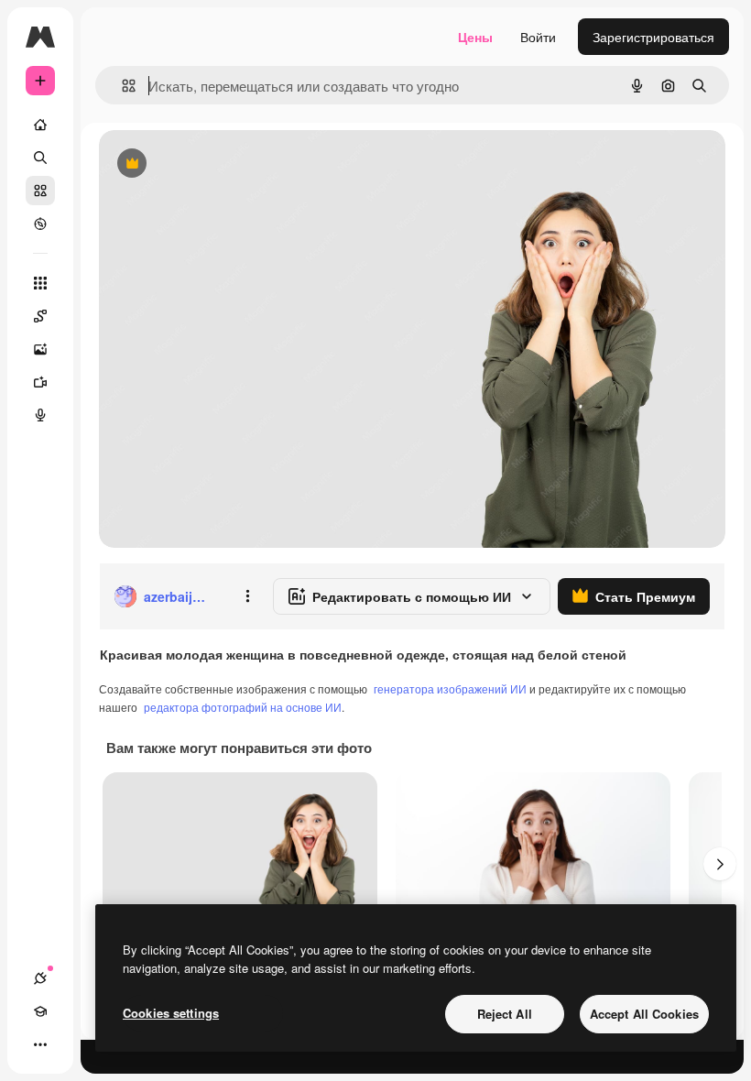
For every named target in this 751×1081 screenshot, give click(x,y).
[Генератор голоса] (40, 415)
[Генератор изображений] (40, 349)
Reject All (504, 1013)
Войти (538, 36)
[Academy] (40, 1011)
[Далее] (719, 863)
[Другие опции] (247, 596)
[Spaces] (40, 316)
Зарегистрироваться (653, 36)
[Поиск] (40, 157)
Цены (475, 36)
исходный (221, 164)
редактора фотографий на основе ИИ (243, 707)
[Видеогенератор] (40, 382)
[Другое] (40, 1044)
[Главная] (40, 124)
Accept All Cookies (644, 1013)
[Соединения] (40, 978)
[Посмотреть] (40, 223)
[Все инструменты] (40, 283)
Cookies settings (171, 1012)
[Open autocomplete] (121, 86)
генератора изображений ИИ (450, 688)
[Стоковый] (40, 190)
